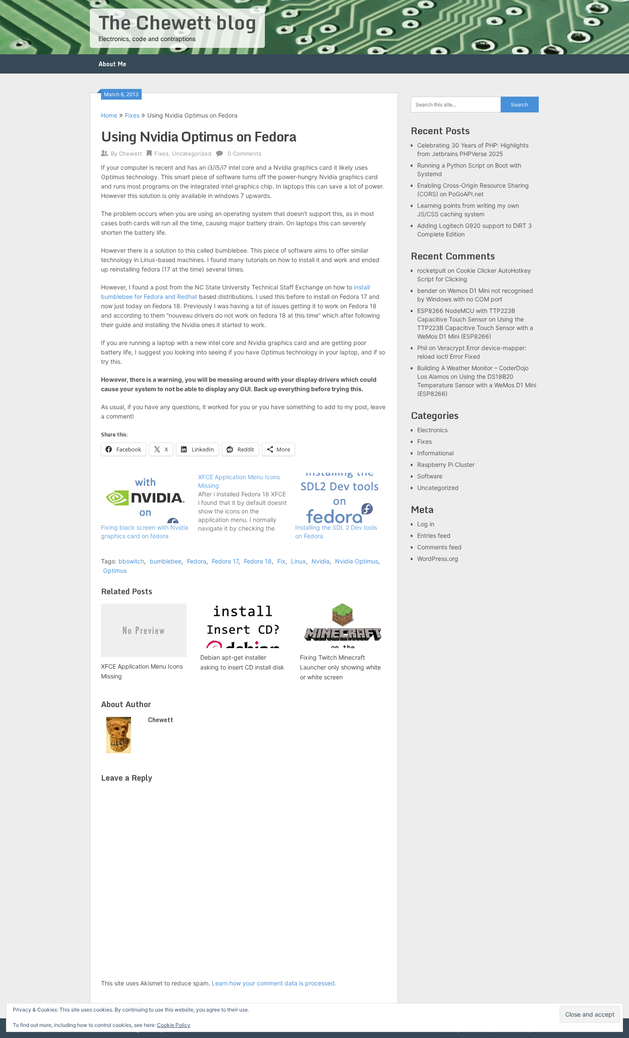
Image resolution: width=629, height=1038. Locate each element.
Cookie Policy (173, 1025)
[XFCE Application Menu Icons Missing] (246, 503)
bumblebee (165, 561)
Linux (298, 561)
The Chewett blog (177, 22)
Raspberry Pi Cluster (446, 464)
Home (109, 115)
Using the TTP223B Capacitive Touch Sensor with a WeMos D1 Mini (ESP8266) (475, 328)
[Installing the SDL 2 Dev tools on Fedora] (339, 498)
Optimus (115, 570)
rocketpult (431, 270)
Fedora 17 (225, 561)
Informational (435, 453)
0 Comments (244, 153)
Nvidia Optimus (356, 561)
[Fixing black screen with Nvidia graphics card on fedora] (145, 498)
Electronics (432, 429)
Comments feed (439, 547)
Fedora (196, 561)
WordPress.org (437, 558)
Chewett (130, 153)
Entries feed (434, 535)
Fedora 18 (258, 561)
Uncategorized (191, 153)
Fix (281, 561)
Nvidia (320, 561)
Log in (425, 524)
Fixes (132, 115)
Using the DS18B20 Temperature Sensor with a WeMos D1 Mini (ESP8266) (476, 385)
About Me (112, 64)
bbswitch (131, 561)
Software (429, 476)
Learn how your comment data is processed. (274, 983)
